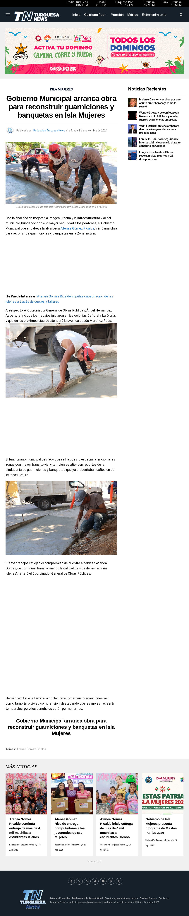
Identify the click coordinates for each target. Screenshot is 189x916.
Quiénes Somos (148, 898)
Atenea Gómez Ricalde (77, 228)
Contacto (164, 898)
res (56, 301)
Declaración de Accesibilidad (87, 898)
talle (50, 301)
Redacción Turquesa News (49, 130)
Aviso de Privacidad (60, 898)
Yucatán (117, 15)
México (132, 15)
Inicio (76, 15)
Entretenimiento (154, 15)
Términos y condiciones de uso (121, 898)
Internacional (128, 30)
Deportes (108, 30)
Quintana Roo (94, 15)
